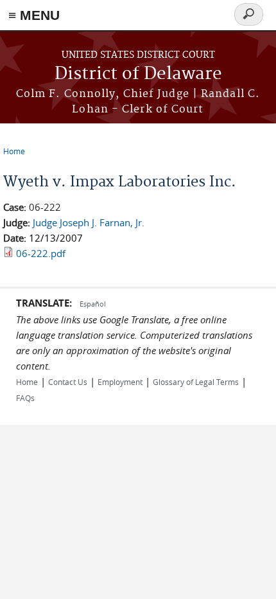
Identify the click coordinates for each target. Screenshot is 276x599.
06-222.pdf (40, 253)
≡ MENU (34, 15)
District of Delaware (138, 74)
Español (93, 303)
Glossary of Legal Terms (196, 382)
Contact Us (67, 382)
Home (14, 151)
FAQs (25, 398)
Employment (120, 382)
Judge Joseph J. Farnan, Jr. (88, 222)
